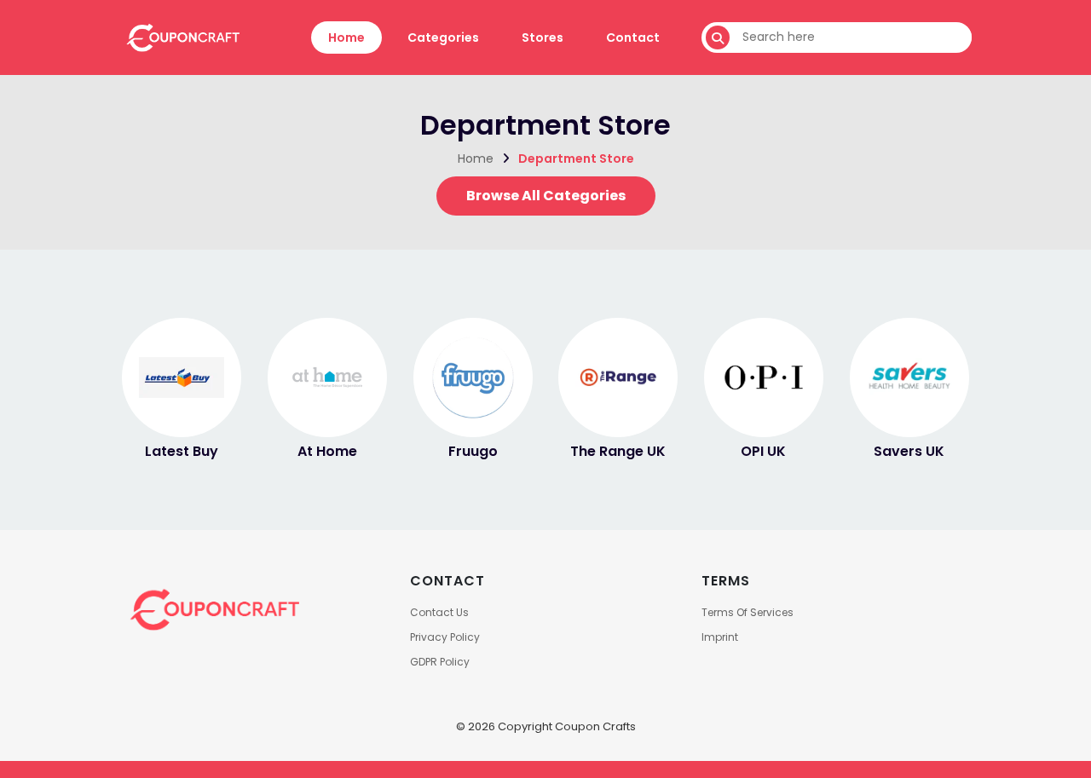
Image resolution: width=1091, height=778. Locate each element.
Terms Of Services (747, 612)
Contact (633, 37)
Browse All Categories (546, 195)
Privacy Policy (445, 637)
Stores (542, 37)
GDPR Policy (440, 661)
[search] (718, 37)
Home (346, 37)
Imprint (719, 637)
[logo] (182, 36)
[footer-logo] (213, 609)
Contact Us (439, 612)
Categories (443, 37)
